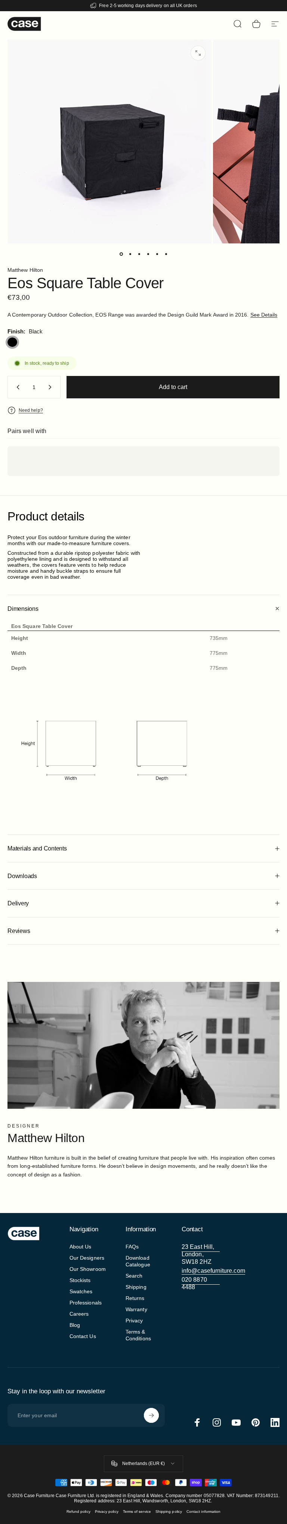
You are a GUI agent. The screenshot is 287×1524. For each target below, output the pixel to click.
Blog (75, 1325)
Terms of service (137, 1511)
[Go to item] (121, 253)
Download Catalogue (138, 1261)
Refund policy (78, 1511)
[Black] (12, 342)
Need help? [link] (31, 410)
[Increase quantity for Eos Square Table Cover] (51, 387)
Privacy (134, 1321)
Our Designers (87, 1258)
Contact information (203, 1511)
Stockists (80, 1280)
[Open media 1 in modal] (198, 53)
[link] (201, 1254)
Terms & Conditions (138, 1335)
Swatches (81, 1291)
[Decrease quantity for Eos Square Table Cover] (16, 387)
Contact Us (83, 1336)
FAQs (132, 1247)
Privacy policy (106, 1511)
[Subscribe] (151, 1415)
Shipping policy (168, 1511)
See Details (264, 315)
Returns (135, 1298)
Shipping (136, 1287)
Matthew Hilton (25, 270)
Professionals (86, 1303)
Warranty (136, 1309)
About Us (81, 1247)
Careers (79, 1314)
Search (134, 1276)
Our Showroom (88, 1269)
